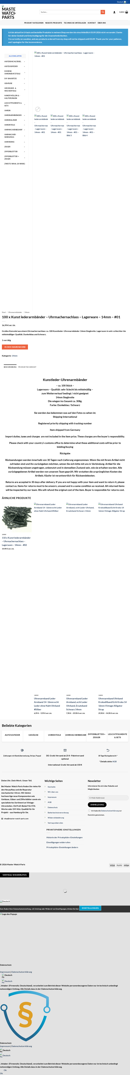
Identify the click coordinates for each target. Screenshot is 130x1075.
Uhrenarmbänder (15, 312)
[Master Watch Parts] (19, 12)
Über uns (102, 23)
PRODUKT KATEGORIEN (34, 23)
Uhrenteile (9, 125)
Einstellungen (90, 908)
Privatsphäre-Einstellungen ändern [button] (62, 847)
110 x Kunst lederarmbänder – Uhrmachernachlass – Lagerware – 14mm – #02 (16, 541)
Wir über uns (53, 792)
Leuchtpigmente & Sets (13, 104)
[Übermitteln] (103, 12)
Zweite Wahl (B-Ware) (14, 164)
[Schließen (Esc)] (24, 884)
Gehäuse (8, 83)
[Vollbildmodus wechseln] (9, 884)
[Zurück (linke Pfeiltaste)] (2, 895)
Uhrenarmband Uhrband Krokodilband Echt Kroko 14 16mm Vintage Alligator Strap (112, 704)
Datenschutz (53, 807)
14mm (26, 312)
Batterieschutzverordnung (58, 812)
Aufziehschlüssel (12, 61)
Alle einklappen (15, 56)
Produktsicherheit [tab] (27, 367)
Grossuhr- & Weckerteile (10, 89)
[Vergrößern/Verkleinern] (2, 884)
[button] (114, 12)
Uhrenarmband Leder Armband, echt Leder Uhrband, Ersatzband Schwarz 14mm (77, 704)
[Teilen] (17, 884)
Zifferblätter (11, 151)
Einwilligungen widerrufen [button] (58, 842)
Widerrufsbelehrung (56, 818)
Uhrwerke (9, 142)
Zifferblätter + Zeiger (11, 157)
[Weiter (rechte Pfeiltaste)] (9, 895)
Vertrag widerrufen (55, 823)
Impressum (52, 797)
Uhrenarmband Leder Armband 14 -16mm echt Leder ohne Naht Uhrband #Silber (47, 704)
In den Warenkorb (14, 347)
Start (4, 312)
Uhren (7, 110)
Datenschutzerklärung (110, 811)
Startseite (51, 787)
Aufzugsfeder (11, 66)
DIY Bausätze (10, 78)
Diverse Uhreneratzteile (12, 72)
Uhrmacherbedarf (13, 130)
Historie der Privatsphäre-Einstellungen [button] (64, 837)
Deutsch (120, 2)
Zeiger (7, 147)
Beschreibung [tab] (10, 367)
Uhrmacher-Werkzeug (10, 135)
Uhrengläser (10, 120)
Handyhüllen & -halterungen (12, 96)
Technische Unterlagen (75, 23)
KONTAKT (92, 23)
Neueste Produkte (53, 23)
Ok (5, 1070)
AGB (114, 761)
